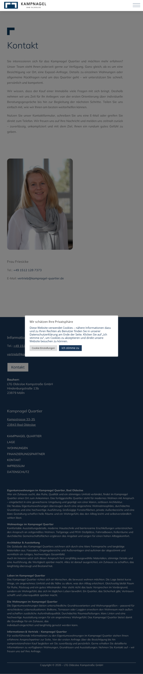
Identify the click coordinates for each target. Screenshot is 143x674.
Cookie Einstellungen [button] (43, 348)
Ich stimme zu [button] (70, 348)
